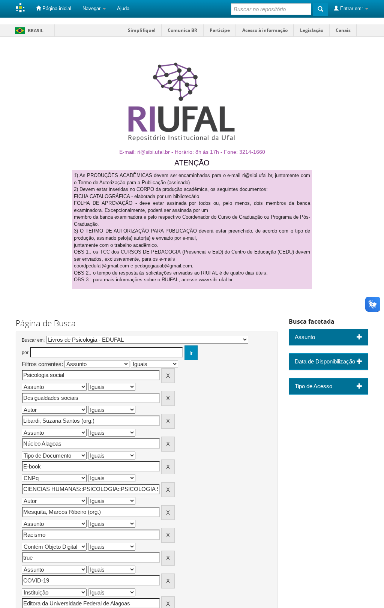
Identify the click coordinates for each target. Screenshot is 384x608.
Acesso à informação (265, 30)
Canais (343, 30)
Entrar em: (351, 8)
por (25, 352)
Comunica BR (182, 30)
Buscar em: (33, 340)
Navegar (92, 8)
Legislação (311, 30)
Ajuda (123, 8)
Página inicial (56, 8)
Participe (220, 30)
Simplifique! (141, 30)
